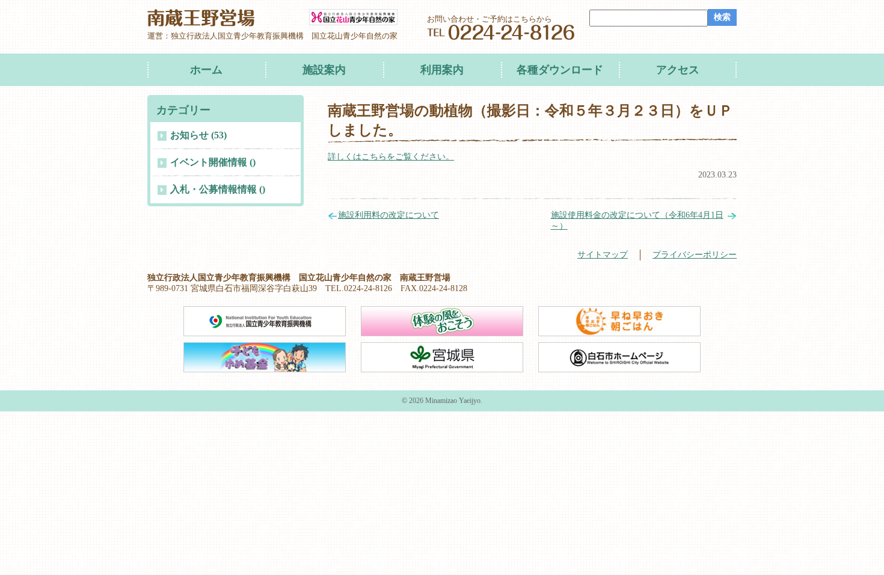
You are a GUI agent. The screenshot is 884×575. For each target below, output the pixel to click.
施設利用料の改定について (388, 215)
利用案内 (442, 70)
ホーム (206, 70)
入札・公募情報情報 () (217, 189)
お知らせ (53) (198, 135)
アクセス (677, 70)
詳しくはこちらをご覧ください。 (391, 156)
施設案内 (324, 70)
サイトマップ (602, 254)
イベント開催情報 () (213, 162)
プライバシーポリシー (694, 254)
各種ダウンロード (560, 70)
